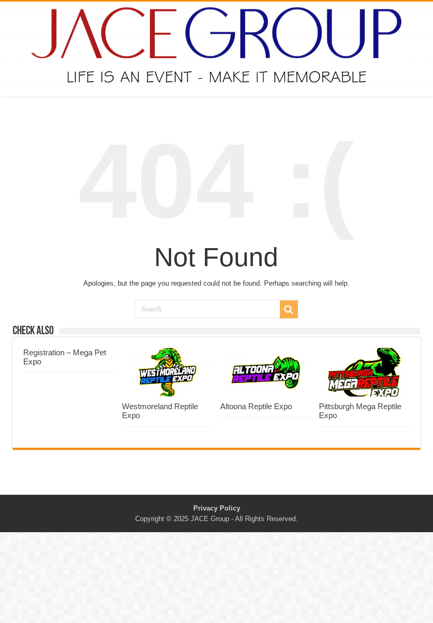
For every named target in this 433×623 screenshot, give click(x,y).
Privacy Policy (216, 508)
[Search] (289, 309)
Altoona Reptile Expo (256, 406)
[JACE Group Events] (216, 49)
